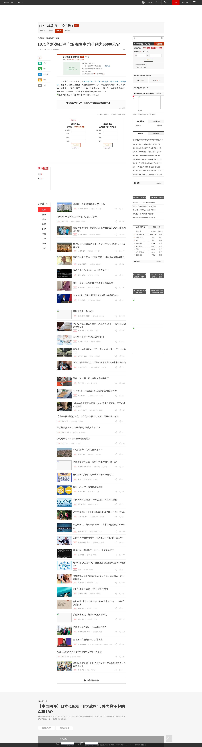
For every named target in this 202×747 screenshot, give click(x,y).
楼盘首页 (42, 30)
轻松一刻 (90, 287)
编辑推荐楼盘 (140, 227)
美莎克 (64, 657)
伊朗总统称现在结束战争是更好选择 (73, 438)
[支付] (164, 2)
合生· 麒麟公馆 (140, 234)
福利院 (85, 234)
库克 (79, 619)
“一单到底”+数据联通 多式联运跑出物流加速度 (95, 391)
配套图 (153, 114)
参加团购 (67, 30)
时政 (79, 479)
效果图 (140, 110)
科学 (84, 504)
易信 (44, 63)
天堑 (66, 421)
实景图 (149, 114)
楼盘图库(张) (92, 74)
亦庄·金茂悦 (139, 246)
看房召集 (73, 120)
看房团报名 (75, 124)
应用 (12, 2)
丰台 (160, 243)
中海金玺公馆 (139, 237)
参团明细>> (75, 148)
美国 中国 (81, 555)
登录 (176, 2)
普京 (83, 619)
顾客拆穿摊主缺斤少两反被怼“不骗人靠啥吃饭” (79, 427)
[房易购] (64, 118)
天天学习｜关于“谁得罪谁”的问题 (88, 337)
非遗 (79, 608)
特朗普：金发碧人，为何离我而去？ (90, 627)
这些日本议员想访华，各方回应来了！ (91, 270)
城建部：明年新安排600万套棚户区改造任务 (147, 163)
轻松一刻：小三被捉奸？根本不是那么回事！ (94, 283)
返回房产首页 (64, 728)
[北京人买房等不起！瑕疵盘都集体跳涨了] (139, 264)
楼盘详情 (84, 74)
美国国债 (84, 531)
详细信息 (50, 30)
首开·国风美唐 (140, 252)
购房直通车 (107, 124)
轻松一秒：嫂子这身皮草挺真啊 (88, 487)
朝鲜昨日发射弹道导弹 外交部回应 (89, 204)
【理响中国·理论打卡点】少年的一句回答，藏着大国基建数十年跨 (88, 416)
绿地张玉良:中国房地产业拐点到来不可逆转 (147, 152)
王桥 (66, 221)
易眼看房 (137, 261)
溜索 (63, 421)
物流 (84, 395)
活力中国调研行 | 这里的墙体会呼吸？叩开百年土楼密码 (99, 512)
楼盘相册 (114, 81)
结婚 (83, 582)
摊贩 (67, 432)
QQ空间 (46, 74)
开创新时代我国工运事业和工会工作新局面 (93, 474)
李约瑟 (80, 504)
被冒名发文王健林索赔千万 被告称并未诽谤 (147, 148)
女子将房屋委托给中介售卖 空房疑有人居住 (147, 171)
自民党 (83, 275)
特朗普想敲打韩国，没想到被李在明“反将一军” (95, 462)
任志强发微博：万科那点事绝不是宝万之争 (147, 144)
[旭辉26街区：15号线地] (139, 187)
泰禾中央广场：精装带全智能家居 (144, 202)
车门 (85, 593)
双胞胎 (80, 234)
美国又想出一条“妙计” (83, 311)
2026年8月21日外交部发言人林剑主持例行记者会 (95, 295)
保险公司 (84, 264)
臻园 (137, 240)
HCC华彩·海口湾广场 (71, 57)
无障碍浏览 (19, 2)
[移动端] (144, 2)
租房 (79, 330)
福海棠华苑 (139, 243)
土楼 (79, 517)
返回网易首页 (46, 728)
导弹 (84, 251)
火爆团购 (159, 44)
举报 (124, 49)
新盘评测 (137, 183)
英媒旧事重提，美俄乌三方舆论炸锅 (90, 614)
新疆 (79, 670)
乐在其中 (80, 356)
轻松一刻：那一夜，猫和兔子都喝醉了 (91, 378)
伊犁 (83, 670)
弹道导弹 (80, 209)
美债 (79, 531)
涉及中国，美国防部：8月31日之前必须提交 (93, 550)
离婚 (79, 582)
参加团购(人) (101, 74)
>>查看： (135, 114)
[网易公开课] (150, 2)
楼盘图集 (144, 94)
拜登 (88, 542)
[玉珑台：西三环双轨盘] (157, 187)
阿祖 (84, 492)
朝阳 (160, 240)
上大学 (80, 367)
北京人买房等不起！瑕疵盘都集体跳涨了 (139, 276)
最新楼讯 (59, 30)
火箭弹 (80, 251)
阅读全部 (158, 93)
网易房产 (56, 49)
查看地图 (107, 66)
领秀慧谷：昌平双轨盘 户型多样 (143, 214)
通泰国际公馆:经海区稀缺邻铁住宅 (144, 217)
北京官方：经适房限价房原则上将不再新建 (147, 155)
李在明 (89, 467)
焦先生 (83, 287)
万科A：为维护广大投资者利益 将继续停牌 (147, 167)
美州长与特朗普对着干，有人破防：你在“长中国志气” (98, 538)
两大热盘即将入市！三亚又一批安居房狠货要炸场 (88, 103)
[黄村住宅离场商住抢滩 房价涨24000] (139, 280)
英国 (84, 454)
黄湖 (85, 356)
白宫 (88, 632)
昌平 (160, 249)
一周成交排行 (156, 227)
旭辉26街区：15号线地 (139, 197)
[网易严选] (157, 2)
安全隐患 (80, 593)
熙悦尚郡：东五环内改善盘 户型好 (144, 210)
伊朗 (63, 443)
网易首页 (6, 2)
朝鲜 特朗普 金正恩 (83, 644)
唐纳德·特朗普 (86, 316)
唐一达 (80, 410)
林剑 (79, 300)
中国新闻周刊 (76, 432)
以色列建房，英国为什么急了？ (88, 449)
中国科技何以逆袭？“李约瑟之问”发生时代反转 (95, 499)
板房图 (144, 114)
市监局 (64, 432)
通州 (160, 234)
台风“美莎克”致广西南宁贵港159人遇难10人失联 (79, 652)
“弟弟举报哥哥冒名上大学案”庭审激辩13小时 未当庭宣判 (99, 362)
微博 (44, 80)
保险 (79, 264)
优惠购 (105, 81)
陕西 (79, 569)
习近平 (86, 341)
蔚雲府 (138, 249)
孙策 (83, 383)
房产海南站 (122, 108)
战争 (66, 443)
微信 (44, 69)
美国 (79, 316)
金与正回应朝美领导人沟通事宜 (88, 639)
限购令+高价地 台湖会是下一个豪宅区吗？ (157, 291)
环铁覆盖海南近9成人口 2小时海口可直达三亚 (147, 174)
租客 (83, 330)
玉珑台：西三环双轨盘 (157, 197)
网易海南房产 (49, 38)
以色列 (80, 454)
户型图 (140, 114)
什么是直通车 (107, 148)
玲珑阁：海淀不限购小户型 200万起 (144, 206)
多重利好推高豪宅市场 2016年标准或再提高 (147, 159)
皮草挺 (80, 492)
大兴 (160, 246)
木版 (83, 608)
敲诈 (79, 383)
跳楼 (79, 287)
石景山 (160, 237)
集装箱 (80, 395)
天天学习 (80, 341)
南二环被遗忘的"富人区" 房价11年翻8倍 (157, 276)
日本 (79, 275)
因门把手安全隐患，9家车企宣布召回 (90, 589)
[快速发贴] (39, 57)
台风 (67, 657)
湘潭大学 (85, 367)
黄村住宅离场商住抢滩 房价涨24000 (139, 291)
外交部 (86, 209)
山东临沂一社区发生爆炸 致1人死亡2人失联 (77, 216)
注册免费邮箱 (184, 2)
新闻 (75, 209)
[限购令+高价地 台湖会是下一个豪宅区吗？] (157, 280)
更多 (44, 85)
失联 (63, 221)
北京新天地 (139, 255)
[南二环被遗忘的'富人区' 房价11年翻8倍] (157, 264)
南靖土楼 (84, 517)
